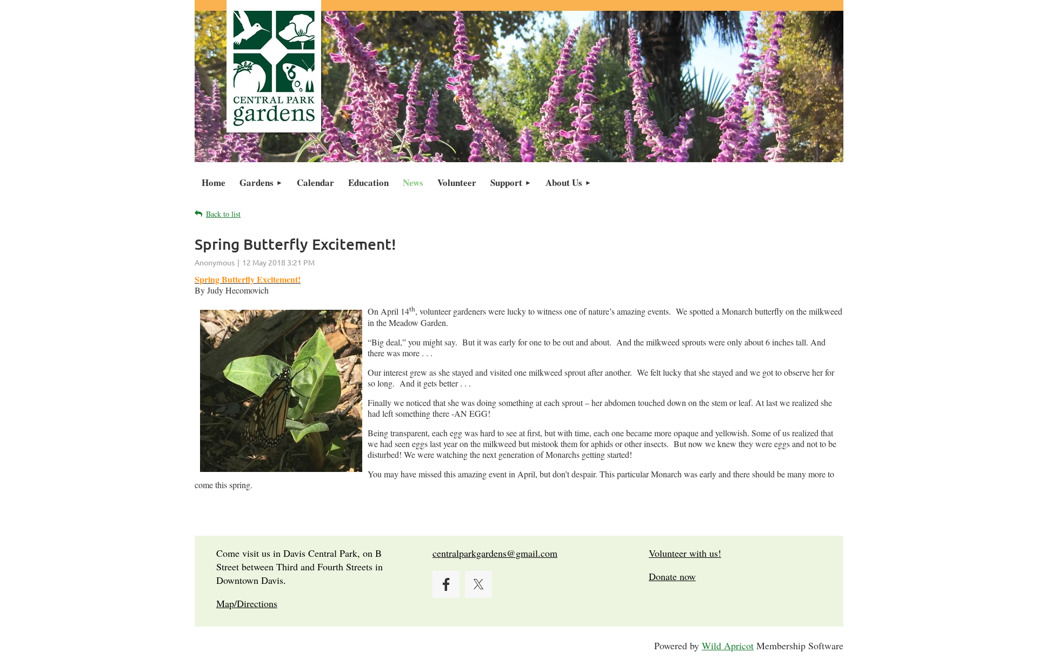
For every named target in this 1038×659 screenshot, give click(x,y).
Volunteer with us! (685, 553)
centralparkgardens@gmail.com (494, 553)
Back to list (223, 214)
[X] (478, 584)
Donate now (672, 576)
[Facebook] (446, 584)
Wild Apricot (728, 645)
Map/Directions (246, 603)
